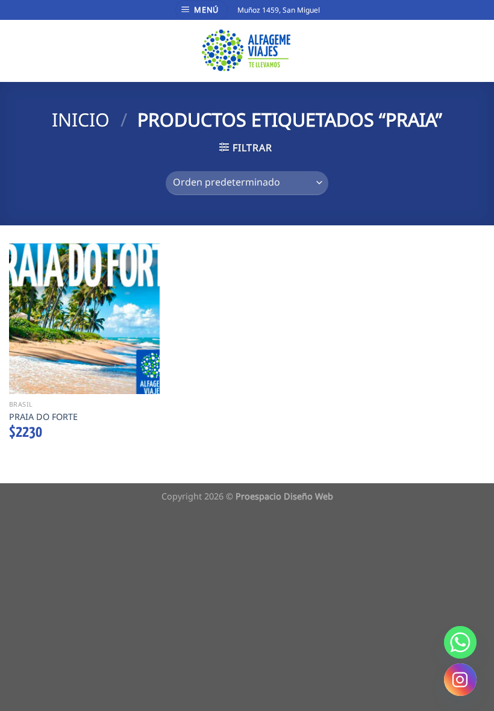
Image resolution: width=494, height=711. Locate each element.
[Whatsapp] (460, 642)
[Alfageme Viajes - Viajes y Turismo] (247, 50)
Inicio (81, 119)
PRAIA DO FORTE (43, 417)
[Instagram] (460, 679)
